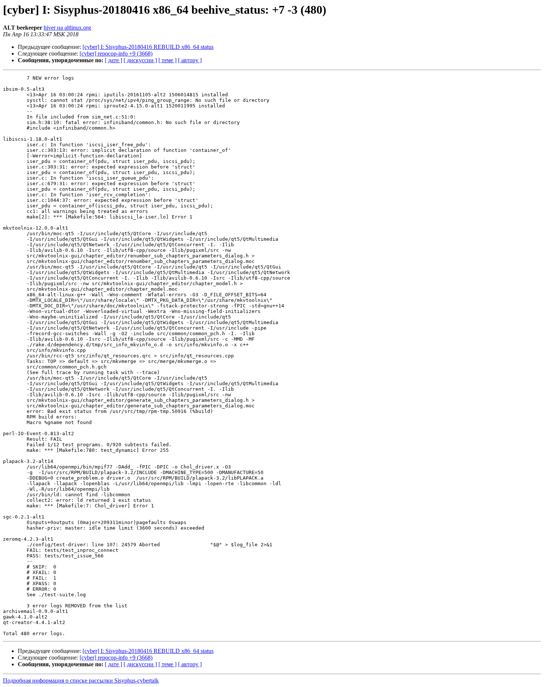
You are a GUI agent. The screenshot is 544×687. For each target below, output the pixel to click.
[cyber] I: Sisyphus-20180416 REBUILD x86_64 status (148, 47)
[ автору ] (190, 60)
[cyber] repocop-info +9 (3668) (116, 53)
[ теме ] (167, 60)
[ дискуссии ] (140, 60)
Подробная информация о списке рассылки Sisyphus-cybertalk (81, 680)
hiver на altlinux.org (67, 27)
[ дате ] (113, 60)
